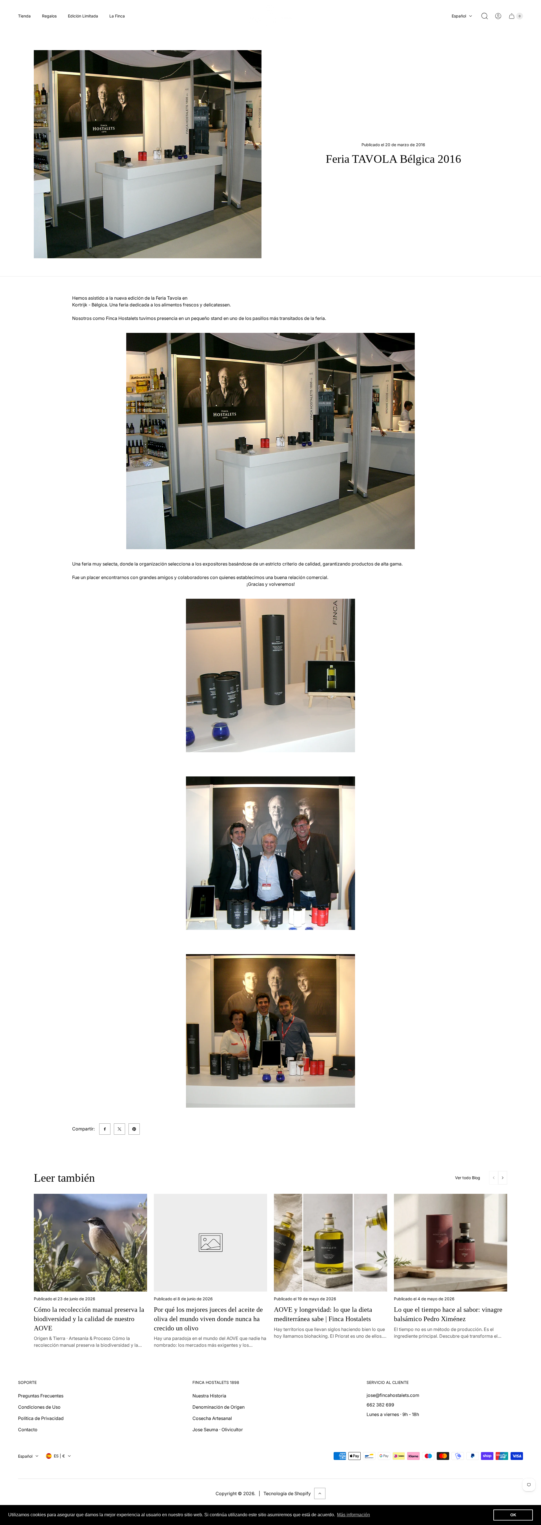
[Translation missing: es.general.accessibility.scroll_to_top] (319, 1493)
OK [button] (513, 1515)
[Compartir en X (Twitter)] (119, 1129)
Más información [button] (353, 1514)
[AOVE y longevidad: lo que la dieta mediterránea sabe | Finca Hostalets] (330, 1243)
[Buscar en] (484, 16)
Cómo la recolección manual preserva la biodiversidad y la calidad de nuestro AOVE (89, 1319)
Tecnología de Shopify (287, 1493)
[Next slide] (502, 1178)
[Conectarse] (498, 16)
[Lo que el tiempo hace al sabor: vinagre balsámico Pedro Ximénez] (450, 1243)
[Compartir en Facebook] (104, 1129)
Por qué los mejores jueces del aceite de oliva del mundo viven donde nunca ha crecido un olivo (208, 1319)
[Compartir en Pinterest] (134, 1129)
